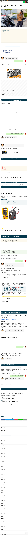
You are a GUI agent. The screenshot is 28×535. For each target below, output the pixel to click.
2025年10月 (3, 443)
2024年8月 (3, 464)
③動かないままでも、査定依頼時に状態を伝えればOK (10, 90)
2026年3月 (3, 440)
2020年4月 (3, 513)
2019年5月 (3, 529)
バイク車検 (3, 430)
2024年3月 (3, 469)
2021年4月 (3, 503)
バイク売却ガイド (4, 427)
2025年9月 (3, 445)
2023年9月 (3, 479)
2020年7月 (3, 510)
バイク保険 (3, 425)
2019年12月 (3, 518)
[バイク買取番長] (3, 2)
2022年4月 (3, 500)
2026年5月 (3, 438)
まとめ (4, 94)
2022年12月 (3, 490)
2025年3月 (3, 453)
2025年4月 (3, 451)
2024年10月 (3, 461)
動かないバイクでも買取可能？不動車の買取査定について (15, 152)
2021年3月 (3, 505)
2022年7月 (3, 497)
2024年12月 (3, 458)
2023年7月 (3, 482)
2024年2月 (3, 471)
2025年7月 (3, 448)
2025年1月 (3, 456)
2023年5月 (3, 484)
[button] (22, 2)
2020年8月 (3, 508)
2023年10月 (3, 477)
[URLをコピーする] (25, 419)
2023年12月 (3, 474)
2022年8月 (3, 495)
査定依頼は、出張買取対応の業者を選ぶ (8, 93)
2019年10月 (3, 521)
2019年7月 (3, 526)
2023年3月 (3, 487)
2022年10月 (3, 492)
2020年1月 (3, 516)
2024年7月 (3, 466)
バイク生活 (3, 416)
